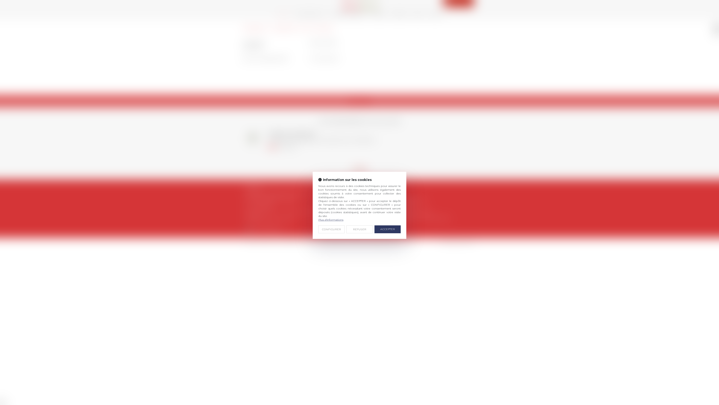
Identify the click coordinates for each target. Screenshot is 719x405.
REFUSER (359, 229)
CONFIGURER (331, 229)
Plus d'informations (330, 219)
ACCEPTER (387, 229)
